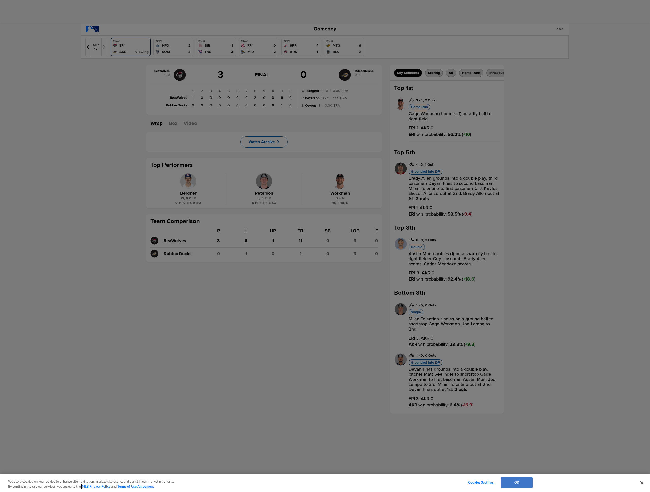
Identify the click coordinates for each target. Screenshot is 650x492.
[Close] (641, 482)
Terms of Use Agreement (135, 486)
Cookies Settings (481, 482)
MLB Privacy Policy (96, 486)
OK (516, 482)
